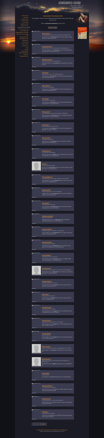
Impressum (25, 54)
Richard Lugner (46, 320)
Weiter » (44, 424)
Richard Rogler (46, 333)
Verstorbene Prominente (23, 27)
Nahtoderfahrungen (24, 37)
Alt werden (26, 17)
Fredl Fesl (44, 411)
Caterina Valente (46, 229)
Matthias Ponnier (47, 59)
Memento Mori (25, 15)
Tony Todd (45, 98)
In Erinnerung (25, 22)
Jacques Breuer (46, 268)
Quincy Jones (45, 111)
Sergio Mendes (46, 255)
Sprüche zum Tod (24, 25)
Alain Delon (45, 294)
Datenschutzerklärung (23, 52)
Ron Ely (44, 164)
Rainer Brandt (46, 359)
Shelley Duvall (46, 398)
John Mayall (45, 373)
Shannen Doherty (47, 385)
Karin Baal (45, 72)
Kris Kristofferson (47, 177)
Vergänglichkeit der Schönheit (22, 32)
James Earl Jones (46, 242)
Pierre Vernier (46, 138)
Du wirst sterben (24, 20)
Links (27, 47)
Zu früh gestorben (24, 30)
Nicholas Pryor (46, 151)
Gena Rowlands (46, 307)
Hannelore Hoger (47, 46)
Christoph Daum (46, 281)
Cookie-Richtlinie (24, 51)
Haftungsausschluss (24, 56)
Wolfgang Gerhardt (47, 216)
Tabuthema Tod (25, 19)
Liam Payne (45, 124)
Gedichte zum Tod (24, 24)
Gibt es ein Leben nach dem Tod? (22, 35)
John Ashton (45, 203)
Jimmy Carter (45, 33)
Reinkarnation (25, 40)
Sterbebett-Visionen (24, 38)
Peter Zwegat (46, 346)
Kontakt (26, 49)
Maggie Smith (46, 190)
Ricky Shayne (46, 85)
